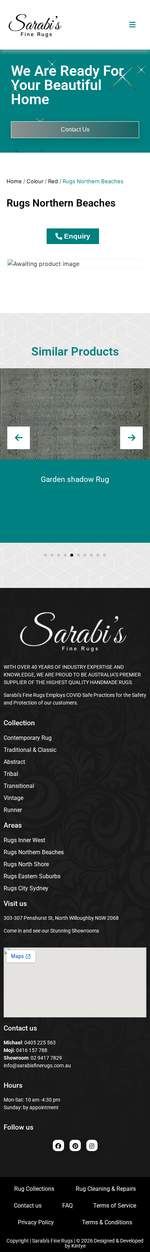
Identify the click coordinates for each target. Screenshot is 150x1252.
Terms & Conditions (107, 1222)
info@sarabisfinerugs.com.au (37, 1065)
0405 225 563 (40, 1042)
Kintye (78, 1246)
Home (14, 181)
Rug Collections (34, 1188)
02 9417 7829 (46, 1058)
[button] (45, 555)
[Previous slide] (18, 438)
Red (53, 181)
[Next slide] (131, 438)
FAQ (67, 1205)
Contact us (28, 1205)
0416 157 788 (31, 1050)
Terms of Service (114, 1205)
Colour (35, 181)
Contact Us (75, 129)
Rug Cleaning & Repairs (106, 1188)
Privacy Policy (36, 1222)
